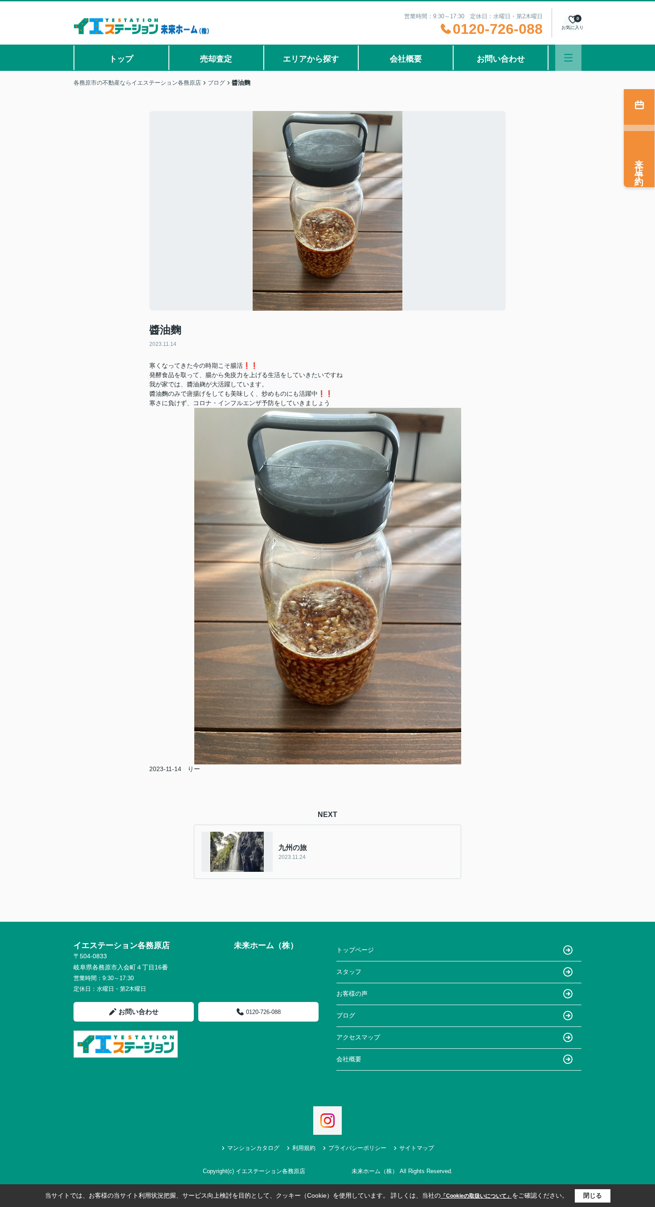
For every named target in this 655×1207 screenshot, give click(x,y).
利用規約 (303, 1148)
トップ (121, 58)
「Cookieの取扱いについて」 (476, 1196)
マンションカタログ (253, 1148)
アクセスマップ (358, 1037)
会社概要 (406, 58)
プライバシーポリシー (357, 1148)
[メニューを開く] (568, 57)
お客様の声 (352, 993)
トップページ (355, 949)
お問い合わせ (501, 58)
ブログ (345, 1015)
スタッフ (348, 971)
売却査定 (216, 58)
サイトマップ (416, 1148)
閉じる (592, 1195)
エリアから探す (311, 58)
